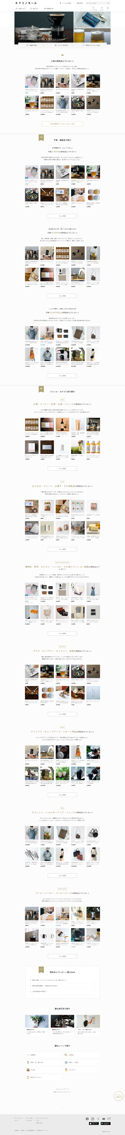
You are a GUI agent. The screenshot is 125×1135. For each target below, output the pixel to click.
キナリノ (16, 1120)
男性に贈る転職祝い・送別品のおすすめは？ (45, 986)
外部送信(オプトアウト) (42, 1130)
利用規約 (23, 1130)
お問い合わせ (39, 1123)
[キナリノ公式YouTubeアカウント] (104, 1119)
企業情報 (16, 1130)
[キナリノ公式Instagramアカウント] (93, 1119)
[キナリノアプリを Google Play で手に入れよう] (106, 1124)
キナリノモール (18, 1118)
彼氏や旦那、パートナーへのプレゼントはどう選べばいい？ (49, 980)
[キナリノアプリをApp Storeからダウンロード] (94, 1124)
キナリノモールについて (42, 1118)
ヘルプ (37, 1120)
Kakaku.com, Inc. (107, 1131)
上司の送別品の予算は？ (39, 991)
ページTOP (63, 1108)
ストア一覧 (28, 1120)
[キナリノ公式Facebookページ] (87, 1119)
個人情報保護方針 (31, 1130)
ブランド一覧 (29, 1118)
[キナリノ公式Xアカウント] (98, 1119)
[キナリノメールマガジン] (109, 1119)
